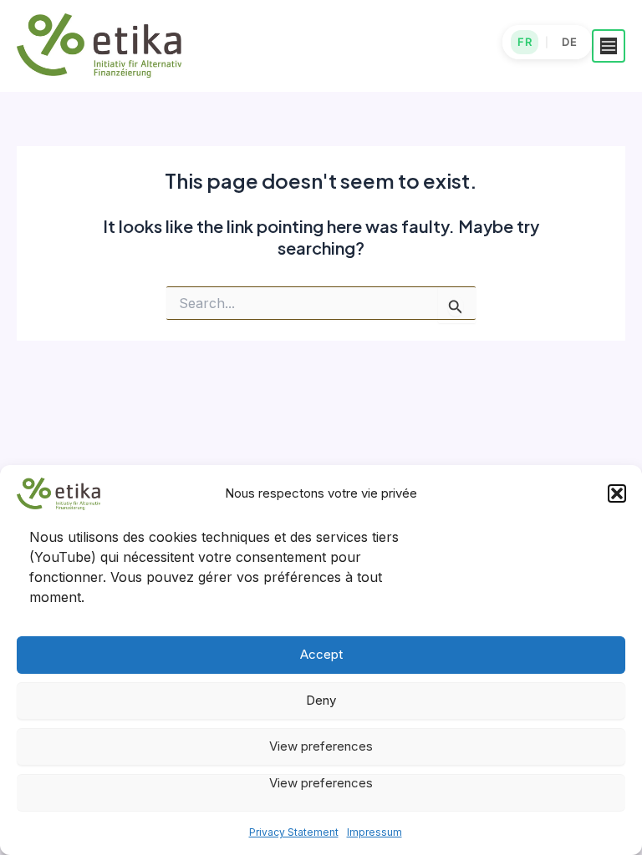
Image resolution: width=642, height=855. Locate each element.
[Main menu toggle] (608, 46)
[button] (617, 493)
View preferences (321, 746)
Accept (321, 654)
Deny (321, 700)
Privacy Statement (294, 832)
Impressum (374, 832)
